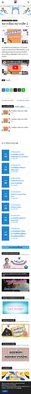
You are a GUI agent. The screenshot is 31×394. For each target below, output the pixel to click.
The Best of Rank (16, 207)
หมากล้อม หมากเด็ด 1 (8, 100)
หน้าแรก (4, 18)
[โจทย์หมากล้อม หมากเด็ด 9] (6, 128)
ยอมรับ (4, 391)
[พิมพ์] (19, 90)
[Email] (15, 90)
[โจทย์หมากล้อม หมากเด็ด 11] (6, 120)
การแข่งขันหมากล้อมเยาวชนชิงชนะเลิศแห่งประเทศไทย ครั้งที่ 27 (18, 233)
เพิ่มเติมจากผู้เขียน (19, 106)
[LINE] (23, 90)
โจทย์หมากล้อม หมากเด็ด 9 (20, 127)
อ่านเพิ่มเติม (14, 158)
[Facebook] (3, 90)
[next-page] (5, 136)
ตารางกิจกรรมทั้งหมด (15, 247)
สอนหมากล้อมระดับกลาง (12, 18)
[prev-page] (3, 136)
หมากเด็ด (22, 18)
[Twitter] (7, 90)
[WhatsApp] (11, 90)
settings (19, 388)
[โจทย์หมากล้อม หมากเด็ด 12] (6, 112)
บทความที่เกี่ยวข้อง (8, 106)
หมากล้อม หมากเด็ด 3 (23, 100)
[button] (3, 2)
